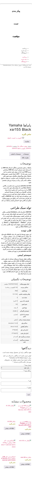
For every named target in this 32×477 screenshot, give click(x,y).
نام (29, 381)
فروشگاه (24, 53)
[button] (16, 55)
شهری (23, 148)
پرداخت (24, 48)
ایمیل (29, 387)
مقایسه (27, 141)
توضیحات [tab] (26, 154)
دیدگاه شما (27, 370)
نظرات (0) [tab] (25, 158)
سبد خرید (24, 50)
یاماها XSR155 (16, 148)
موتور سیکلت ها (17, 65)
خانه (30, 65)
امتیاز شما (27, 365)
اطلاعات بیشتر (25, 434)
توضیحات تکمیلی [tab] (16, 154)
